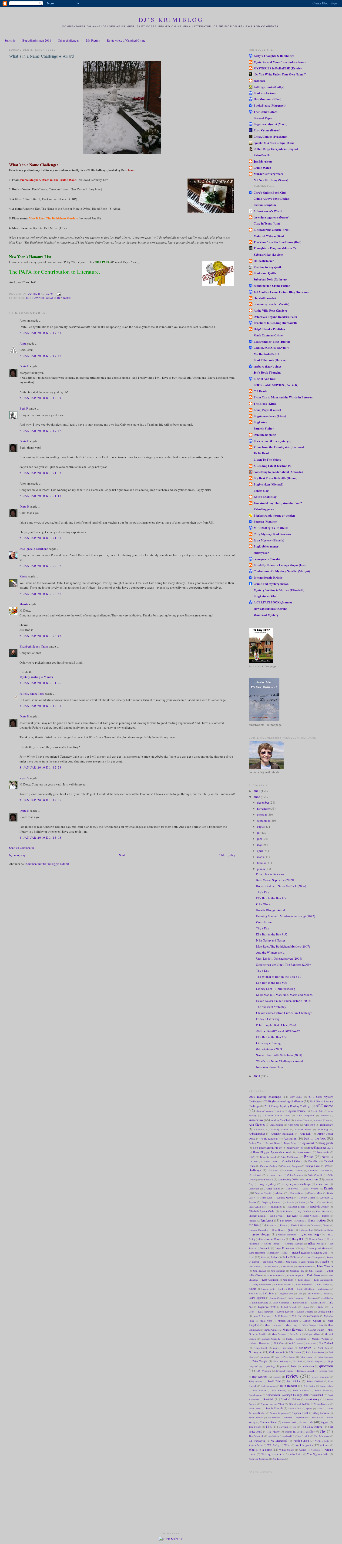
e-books (325, 1202)
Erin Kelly (292, 1215)
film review (286, 1220)
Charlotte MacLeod (318, 1170)
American (256, 1119)
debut (280, 1193)
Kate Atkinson (270, 1279)
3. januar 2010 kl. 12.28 (40, 767)
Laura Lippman (257, 1298)
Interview (274, 1252)
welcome (324, 1445)
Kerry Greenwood (261, 1284)
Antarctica (259, 1129)
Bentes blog (261, 490)
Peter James (289, 1356)
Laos (300, 1293)
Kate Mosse (304, 1279)
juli (259, 833)
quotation (326, 1365)
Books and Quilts (265, 273)
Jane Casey (291, 1261)
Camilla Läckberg (292, 1161)
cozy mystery (267, 1184)
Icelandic (265, 1248)
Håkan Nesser (316, 1243)
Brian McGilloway (290, 1157)
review (292, 1376)
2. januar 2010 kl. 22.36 (40, 594)
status (319, 1408)
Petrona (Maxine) (265, 521)
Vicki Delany (322, 1440)
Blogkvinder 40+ (265, 596)
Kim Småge (323, 1284)
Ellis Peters (286, 1211)
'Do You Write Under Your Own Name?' (280, 74)
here (131, 170)
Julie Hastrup (315, 1270)
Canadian (313, 1161)
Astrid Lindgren (269, 1138)
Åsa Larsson (278, 1458)
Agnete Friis (317, 1111)
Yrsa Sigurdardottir (318, 1454)
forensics (271, 1225)
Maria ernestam (273, 1325)
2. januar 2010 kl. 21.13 (40, 496)
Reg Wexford (259, 1376)
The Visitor (273, 1431)
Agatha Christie (296, 1111)
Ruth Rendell (288, 1386)
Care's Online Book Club (270, 192)
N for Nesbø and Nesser (270, 940)
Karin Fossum (315, 1275)
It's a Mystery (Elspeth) (269, 540)
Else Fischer (322, 1211)
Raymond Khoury (284, 1370)
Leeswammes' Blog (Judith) (272, 341)
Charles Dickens (294, 1170)
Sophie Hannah (274, 1408)
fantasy (325, 1215)
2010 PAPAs (103, 262)
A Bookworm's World (268, 211)
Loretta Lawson (285, 1311)
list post (305, 1307)
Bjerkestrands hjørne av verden (274, 515)
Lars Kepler (313, 1293)
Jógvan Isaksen (305, 1266)
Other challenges (68, 40)
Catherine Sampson (290, 1166)
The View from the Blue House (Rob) (277, 242)
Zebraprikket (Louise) (268, 254)
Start (122, 855)
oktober (262, 814)
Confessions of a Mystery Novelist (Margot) (282, 571)
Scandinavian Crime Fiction (272, 285)
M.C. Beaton (281, 1316)
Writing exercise (271, 1454)
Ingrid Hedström (257, 1252)
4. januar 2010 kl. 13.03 (40, 837)
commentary (266, 1179)
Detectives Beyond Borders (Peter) (276, 316)
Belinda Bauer (273, 1143)
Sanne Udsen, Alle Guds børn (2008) (279, 1055)
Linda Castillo (300, 1302)
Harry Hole (298, 1239)
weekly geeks (304, 1445)
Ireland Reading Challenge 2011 (310, 1252)
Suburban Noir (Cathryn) (270, 279)
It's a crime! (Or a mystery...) (272, 441)
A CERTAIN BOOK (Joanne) (273, 602)
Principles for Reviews (270, 874)
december (263, 802)
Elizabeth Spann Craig (34, 646)
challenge (255, 1170)
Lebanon (312, 1298)
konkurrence (324, 1288)
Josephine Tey (297, 1270)
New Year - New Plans (269, 1067)
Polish (294, 1366)
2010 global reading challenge (283, 1101)
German (315, 1225)
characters (273, 1170)
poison (283, 1366)
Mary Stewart (279, 1334)
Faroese (252, 1220)
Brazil (252, 1157)
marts (261, 857)
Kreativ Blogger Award (270, 910)
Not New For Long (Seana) (271, 180)
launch (326, 1293)
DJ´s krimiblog (171, 19)
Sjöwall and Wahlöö (299, 1404)
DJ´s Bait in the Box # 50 (272, 1037)
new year (310, 1343)
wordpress (315, 1449)
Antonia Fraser (303, 1129)
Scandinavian (255, 1395)
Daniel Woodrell (310, 1188)
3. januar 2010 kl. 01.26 (40, 683)
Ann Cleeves (257, 1124)
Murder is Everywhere (268, 173)
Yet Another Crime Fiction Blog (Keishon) (281, 292)
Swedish (306, 1422)
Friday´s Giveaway (268, 1019)
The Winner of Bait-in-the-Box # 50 (278, 976)
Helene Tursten (271, 1243)
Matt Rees (295, 1334)
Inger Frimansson (285, 1248)
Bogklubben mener (266, 546)
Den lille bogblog (265, 434)
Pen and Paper (263, 118)
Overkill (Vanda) (265, 298)
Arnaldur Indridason (282, 1133)
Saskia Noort (322, 1390)
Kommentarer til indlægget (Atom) (47, 864)
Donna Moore (285, 1197)
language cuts (286, 1293)
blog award (35, 298)
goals (291, 1229)
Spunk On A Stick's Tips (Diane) (274, 142)
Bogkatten (260, 422)
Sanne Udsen (326, 1386)
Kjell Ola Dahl (285, 1288)
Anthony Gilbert (279, 1129)
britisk (325, 1157)
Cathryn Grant (312, 1166)
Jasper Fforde (307, 1261)
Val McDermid (279, 1440)
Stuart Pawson (256, 1417)
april (260, 851)
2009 (257, 1076)
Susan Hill (317, 1417)
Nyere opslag (17, 855)
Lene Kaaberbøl (281, 1302)
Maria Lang (292, 1325)
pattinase (259, 80)
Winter (302, 1449)
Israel (263, 1257)
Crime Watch (262, 167)
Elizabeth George (319, 1206)
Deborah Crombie (263, 1193)
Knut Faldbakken (305, 1288)
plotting (270, 1366)
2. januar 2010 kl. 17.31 (40, 333)
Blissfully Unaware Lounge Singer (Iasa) (280, 565)
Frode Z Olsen (298, 1225)
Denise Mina (315, 1193)
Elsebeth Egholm (257, 1215)
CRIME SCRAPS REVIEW (271, 347)
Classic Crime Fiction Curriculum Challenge (284, 1013)
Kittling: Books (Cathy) (269, 87)
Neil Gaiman (295, 1343)
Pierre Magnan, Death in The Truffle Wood (48, 179)
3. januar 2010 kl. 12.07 (40, 706)
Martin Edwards (293, 1329)
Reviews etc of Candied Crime (126, 40)
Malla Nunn (266, 1320)
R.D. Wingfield (263, 1370)
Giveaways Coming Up (270, 1043)
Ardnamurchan (257, 1133)
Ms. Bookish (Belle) (266, 354)
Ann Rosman (276, 1124)
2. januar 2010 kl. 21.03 (40, 473)
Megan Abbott (312, 1334)
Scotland (318, 1395)
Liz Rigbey (318, 1307)
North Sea (323, 1347)
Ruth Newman (268, 1386)
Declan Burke (297, 1193)
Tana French (255, 1426)
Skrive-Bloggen (321, 1404)
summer (288, 1417)
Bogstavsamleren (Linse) (270, 416)
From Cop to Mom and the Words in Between (283, 397)
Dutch (313, 1202)
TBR (269, 1426)
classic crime (275, 1175)
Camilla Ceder (270, 1161)
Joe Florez (287, 1266)
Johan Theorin (325, 1266)
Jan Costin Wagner (272, 1261)
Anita (23, 343)
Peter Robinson (325, 1356)
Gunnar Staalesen (287, 1234)
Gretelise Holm (325, 1229)
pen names (265, 1356)
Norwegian (255, 1352)
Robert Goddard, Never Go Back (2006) (281, 886)
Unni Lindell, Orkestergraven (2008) (279, 958)
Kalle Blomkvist (274, 1275)
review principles (320, 1376)
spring (309, 1408)
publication (308, 1366)
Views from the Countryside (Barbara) (279, 447)
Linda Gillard (318, 1302)
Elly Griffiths (304, 1211)
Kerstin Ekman (283, 1284)
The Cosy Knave (312, 1426)
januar (261, 869)
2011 (257, 791)
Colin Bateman (295, 1175)
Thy (323, 1431)
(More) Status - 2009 (269, 1049)
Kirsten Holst (267, 1288)
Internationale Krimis (268, 577)
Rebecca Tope (326, 1370)
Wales (287, 1445)
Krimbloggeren (264, 509)
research (277, 1376)
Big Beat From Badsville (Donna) (275, 478)
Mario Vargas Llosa (312, 1325)
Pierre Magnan (314, 1361)
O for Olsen (263, 904)
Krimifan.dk (262, 155)
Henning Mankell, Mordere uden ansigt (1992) (285, 916)
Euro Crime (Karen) (267, 130)
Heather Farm (316, 1239)
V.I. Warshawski (257, 1440)
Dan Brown (292, 1188)
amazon (325, 1115)
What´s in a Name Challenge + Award (279, 1061)
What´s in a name (58, 298)
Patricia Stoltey (264, 428)
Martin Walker (316, 1329)
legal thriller (327, 1298)
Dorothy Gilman (307, 1197)
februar (262, 863)
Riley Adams (255, 1381)
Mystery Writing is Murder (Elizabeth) (279, 590)
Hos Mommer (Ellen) (267, 99)
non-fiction (288, 1347)
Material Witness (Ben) (269, 236)
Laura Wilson (277, 1298)
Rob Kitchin (294, 1381)
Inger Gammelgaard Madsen (315, 1248)
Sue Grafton (274, 1417)
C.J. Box (253, 1161)
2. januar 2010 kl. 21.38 (40, 538)
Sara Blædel (259, 1390)
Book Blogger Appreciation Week (272, 1152)
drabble (290, 1202)
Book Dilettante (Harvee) (270, 360)
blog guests (326, 1143)
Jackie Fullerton (291, 1257)
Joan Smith (254, 1266)
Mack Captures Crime (268, 335)
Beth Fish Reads (264, 186)
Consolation (264, 922)
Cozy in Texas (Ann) (267, 223)
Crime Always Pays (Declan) (272, 198)
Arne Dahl (306, 1133)
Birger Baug (290, 1143)
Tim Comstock (256, 1436)
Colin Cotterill (315, 1175)
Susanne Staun (268, 1422)
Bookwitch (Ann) (264, 93)
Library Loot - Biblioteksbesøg (275, 989)
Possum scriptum (265, 204)
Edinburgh (276, 1206)
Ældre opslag (226, 855)
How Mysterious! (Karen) (270, 608)
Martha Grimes (271, 1329)
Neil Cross (279, 1343)
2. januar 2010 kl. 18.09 (40, 398)
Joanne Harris (271, 1266)
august (261, 826)
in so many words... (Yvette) (271, 304)
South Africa (294, 1408)
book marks (323, 1152)
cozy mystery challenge (297, 1184)
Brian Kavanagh (268, 1157)
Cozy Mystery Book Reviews (272, 534)
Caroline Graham (268, 1166)
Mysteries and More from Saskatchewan (280, 62)
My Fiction (93, 40)
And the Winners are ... (270, 952)
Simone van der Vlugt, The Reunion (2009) (283, 964)
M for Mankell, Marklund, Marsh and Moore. (284, 995)
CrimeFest (254, 1188)
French (283, 1225)
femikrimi (267, 1220)
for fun (254, 1224)
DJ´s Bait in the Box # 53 (272, 898)
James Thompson (313, 1257)
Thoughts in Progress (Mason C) (275, 248)
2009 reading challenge (265, 1096)
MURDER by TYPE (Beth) (271, 527)
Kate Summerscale (323, 1279)
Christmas (255, 1175)
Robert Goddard (315, 1381)
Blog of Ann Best (264, 378)
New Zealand (326, 1343)
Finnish (300, 1220)
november (263, 808)
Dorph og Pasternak (272, 1202)
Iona (285, 1252)
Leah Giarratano (296, 1298)
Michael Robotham (296, 1338)
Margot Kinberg (312, 1320)
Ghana (326, 1225)
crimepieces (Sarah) (267, 559)
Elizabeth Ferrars (296, 1206)
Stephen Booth (300, 1413)
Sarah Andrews (301, 1390)
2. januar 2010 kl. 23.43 (40, 636)
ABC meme (324, 1105)
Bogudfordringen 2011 (36, 40)
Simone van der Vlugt (272, 1404)
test (294, 1426)
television (283, 1426)
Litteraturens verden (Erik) (271, 229)
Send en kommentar (21, 848)
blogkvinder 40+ (295, 1147)
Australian (290, 1138)
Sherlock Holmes (290, 1399)
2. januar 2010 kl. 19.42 (40, 431)
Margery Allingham (288, 1320)
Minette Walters (320, 1338)
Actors (280, 1111)
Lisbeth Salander (289, 1307)
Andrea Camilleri (280, 1120)
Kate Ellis (287, 1279)
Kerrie (23, 576)
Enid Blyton (276, 1215)
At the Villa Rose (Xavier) (270, 310)
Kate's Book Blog (265, 496)
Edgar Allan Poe (257, 1206)
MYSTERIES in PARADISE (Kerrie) (278, 68)
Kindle (252, 1288)
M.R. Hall (297, 1316)
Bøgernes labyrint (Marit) (270, 124)
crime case (322, 1184)
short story (312, 1399)
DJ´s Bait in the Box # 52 (272, 934)
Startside (10, 40)
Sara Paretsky (279, 1390)
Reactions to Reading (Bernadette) (276, 322)
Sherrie (24, 604)
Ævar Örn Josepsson (258, 1458)
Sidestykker (261, 552)
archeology (323, 1129)
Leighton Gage (260, 1302)
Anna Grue (293, 1124)
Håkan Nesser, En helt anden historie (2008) (283, 1001)
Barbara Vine (255, 1143)
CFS (327, 1166)
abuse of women (264, 1111)
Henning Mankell (294, 1243)
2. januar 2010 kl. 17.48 (40, 356)
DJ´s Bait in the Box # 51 (272, 982)
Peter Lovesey (307, 1356)
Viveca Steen (256, 1445)
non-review (305, 1347)
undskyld (287, 1436)
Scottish (268, 1399)
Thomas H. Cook (293, 1431)
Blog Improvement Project (267, 1147)
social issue (255, 1408)
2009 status (296, 1096)
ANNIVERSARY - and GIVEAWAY (278, 1031)
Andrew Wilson (322, 1120)
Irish (251, 1257)
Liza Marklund (265, 1311)
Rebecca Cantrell (306, 1370)
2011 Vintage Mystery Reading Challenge (288, 1106)
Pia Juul (297, 1361)
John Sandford (278, 1270)
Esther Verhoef (310, 1215)
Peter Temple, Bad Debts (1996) (276, 1025)
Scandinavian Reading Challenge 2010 (287, 1395)
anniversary (326, 1124)
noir (275, 1347)
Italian (274, 1257)
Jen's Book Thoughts (267, 372)
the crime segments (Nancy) (271, 217)
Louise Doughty (305, 1311)
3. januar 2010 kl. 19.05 (40, 800)
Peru (277, 1356)
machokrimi (312, 1316)
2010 (257, 797)
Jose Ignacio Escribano (34, 549)
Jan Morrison (263, 161)
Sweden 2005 (289, 1422)
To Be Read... (262, 453)
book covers (305, 1152)
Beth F (24, 408)
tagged (325, 1422)
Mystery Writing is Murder (36, 677)
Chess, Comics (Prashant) (270, 136)
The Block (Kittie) (265, 403)
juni (260, 839)
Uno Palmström (321, 1436)
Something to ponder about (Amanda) (278, 471)
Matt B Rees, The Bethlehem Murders (53, 218)
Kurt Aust (254, 1293)
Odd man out (276, 1352)
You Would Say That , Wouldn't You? (278, 503)
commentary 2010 (288, 1179)
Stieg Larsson (321, 1413)
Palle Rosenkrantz (315, 1352)
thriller (310, 1431)
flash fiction (317, 1220)
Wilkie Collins (286, 1449)
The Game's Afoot (265, 111)
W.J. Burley (273, 1445)
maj (259, 845)
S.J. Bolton (309, 1386)
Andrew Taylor (302, 1120)
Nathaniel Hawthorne (259, 1343)
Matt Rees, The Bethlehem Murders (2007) (283, 946)
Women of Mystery (266, 614)
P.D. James (295, 1352)
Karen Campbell (295, 1275)
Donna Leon (266, 1197)
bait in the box (315, 1138)
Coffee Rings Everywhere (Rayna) (276, 149)
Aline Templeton (305, 1115)
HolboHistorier (264, 260)
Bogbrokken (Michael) (268, 484)
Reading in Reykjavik (268, 267)
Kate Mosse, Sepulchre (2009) (275, 880)
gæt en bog (310, 1234)
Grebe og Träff (306, 1229)
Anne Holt (309, 1124)
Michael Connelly (271, 1338)
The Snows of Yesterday (271, 1007)
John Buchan (259, 1270)
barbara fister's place (268, 366)
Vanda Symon (301, 1440)
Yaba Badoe (296, 1454)
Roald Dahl (274, 1381)
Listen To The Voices (267, 459)
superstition (302, 1417)
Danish (328, 1188)
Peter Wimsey (280, 1361)
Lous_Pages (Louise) (267, 409)
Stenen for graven (279, 1413)
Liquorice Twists (267, 1307)
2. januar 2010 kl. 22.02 (40, 566)
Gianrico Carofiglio (258, 1229)
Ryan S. (24, 778)
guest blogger (261, 1234)
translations (273, 1436)
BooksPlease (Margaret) (269, 105)
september (264, 820)
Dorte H (24, 366)
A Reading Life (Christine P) (272, 465)
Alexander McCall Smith (276, 1115)
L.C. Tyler (268, 1293)
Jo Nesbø (324, 1261)
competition (310, 1179)
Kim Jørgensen (304, 1284)
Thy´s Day (262, 892)
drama (302, 1202)
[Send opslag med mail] (59, 294)
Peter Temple (259, 1361)
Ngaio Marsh (260, 1347)
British (309, 1156)
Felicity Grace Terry (32, 693)
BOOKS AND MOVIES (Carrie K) (276, 385)
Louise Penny (325, 1311)
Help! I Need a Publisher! (270, 329)
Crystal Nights (272, 1188)
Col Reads (260, 391)
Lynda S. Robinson (262, 1316)
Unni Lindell (302, 1436)
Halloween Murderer (272, 1239)
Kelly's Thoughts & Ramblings (274, 55)
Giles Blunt (278, 1229)
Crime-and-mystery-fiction (271, 583)
